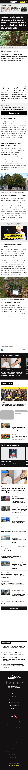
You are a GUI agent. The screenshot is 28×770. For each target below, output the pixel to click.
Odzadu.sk (19, 725)
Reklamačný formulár (13, 754)
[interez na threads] (10, 682)
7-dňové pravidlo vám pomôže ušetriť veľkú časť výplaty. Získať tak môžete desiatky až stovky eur (14, 648)
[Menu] (2, 1)
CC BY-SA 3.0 (11, 47)
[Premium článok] (5, 472)
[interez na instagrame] (18, 682)
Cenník (14, 697)
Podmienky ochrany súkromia (13, 740)
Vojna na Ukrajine (22, 546)
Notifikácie (14, 709)
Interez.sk (6, 722)
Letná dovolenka (23, 535)
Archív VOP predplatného (14, 748)
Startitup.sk (19, 722)
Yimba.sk (5, 728)
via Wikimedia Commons (20, 47)
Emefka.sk (19, 728)
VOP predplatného (13, 746)
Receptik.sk (6, 725)
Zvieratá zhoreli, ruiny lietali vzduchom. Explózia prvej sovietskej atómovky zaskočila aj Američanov (14, 659)
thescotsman (17, 342)
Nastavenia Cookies (14, 706)
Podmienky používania (13, 737)
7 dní (25, 643)
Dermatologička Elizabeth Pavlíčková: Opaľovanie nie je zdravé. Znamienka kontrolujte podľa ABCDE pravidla (12, 374)
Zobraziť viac (14, 608)
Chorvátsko (24, 507)
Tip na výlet (24, 562)
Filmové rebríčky (24, 590)
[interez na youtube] (22, 682)
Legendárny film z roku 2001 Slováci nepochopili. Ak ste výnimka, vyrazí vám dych (14, 653)
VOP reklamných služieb (13, 743)
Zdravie (10, 369)
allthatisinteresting (9, 342)
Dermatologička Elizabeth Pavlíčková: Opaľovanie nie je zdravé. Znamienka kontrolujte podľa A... (15, 9)
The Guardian (7, 268)
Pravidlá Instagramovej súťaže (13, 751)
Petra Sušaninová (7, 51)
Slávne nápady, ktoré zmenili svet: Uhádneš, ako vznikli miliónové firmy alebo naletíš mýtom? (14, 405)
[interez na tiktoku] (14, 682)
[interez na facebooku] (6, 682)
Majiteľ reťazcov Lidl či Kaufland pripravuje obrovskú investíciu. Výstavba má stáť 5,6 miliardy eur (13, 666)
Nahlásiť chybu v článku (7, 346)
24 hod (20, 643)
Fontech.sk (6, 731)
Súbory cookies (14, 703)
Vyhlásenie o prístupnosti (14, 757)
